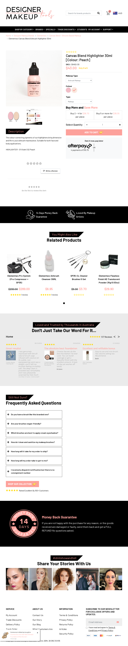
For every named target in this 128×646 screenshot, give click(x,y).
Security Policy (66, 633)
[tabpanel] (19, 272)
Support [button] (107, 29)
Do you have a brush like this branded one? (30, 414)
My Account (11, 615)
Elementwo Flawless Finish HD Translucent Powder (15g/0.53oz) (109, 279)
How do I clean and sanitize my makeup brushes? (33, 442)
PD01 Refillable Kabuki (87, 363)
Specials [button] (50, 29)
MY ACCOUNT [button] (94, 29)
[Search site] (98, 13)
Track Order (11, 629)
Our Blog (36, 624)
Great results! (13, 348)
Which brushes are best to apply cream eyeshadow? (34, 433)
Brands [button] (39, 29)
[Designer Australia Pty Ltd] (30, 13)
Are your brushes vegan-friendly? (26, 423)
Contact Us (37, 615)
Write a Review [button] (52, 171)
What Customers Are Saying (42, 631)
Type (68, 97)
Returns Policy (66, 624)
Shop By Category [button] (24, 29)
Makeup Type (72, 76)
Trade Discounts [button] (66, 29)
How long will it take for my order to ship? (29, 451)
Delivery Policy (13, 624)
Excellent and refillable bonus (99, 348)
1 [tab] (64, 303)
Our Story (37, 619)
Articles (63, 629)
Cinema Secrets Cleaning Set (10, 363)
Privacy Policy (65, 619)
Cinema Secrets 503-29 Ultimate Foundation (49, 364)
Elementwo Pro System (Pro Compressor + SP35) (19, 279)
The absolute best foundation (60, 348)
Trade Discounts (14, 619)
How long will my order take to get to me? (29, 460)
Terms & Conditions (68, 615)
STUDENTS (82, 29)
